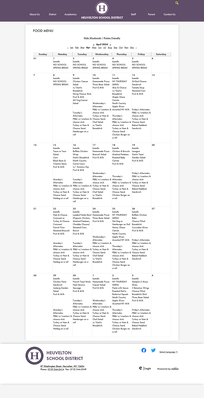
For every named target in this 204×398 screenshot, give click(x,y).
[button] (35, 15)
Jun (100, 47)
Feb (77, 47)
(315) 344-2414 (56, 369)
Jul (104, 47)
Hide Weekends (92, 38)
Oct (121, 47)
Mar (82, 47)
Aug (110, 47)
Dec (132, 47)
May (94, 47)
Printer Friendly (112, 38)
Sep (115, 47)
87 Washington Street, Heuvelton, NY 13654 (62, 366)
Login (146, 368)
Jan (71, 47)
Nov (126, 47)
